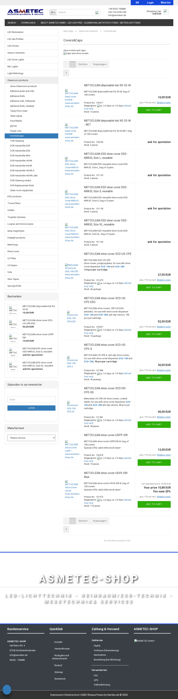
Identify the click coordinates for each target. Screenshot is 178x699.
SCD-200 (119, 266)
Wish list (165, 2)
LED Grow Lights (15, 59)
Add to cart (154, 110)
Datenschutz (72, 694)
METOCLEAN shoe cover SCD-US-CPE (107, 253)
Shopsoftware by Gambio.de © (107, 694)
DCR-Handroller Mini (20, 155)
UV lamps (12, 265)
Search (12, 22)
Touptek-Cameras (16, 217)
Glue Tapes (13, 279)
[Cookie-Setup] (7, 690)
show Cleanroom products (23, 86)
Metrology (12, 244)
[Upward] (168, 694)
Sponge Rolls (14, 286)
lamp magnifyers (15, 231)
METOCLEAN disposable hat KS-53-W (107, 85)
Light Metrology (15, 73)
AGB (83, 694)
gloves (13, 126)
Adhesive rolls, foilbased (22, 101)
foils (9, 272)
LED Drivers (13, 46)
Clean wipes (16, 116)
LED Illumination (15, 32)
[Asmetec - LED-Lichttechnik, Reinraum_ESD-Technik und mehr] (25, 12)
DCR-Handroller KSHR (21, 165)
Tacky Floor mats (18, 111)
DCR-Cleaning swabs (20, 180)
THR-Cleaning (17, 140)
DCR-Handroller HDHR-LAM (23, 175)
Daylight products (16, 237)
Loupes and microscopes (20, 224)
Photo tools (13, 251)
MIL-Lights (12, 66)
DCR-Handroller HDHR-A (22, 170)
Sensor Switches (16, 52)
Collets (10, 210)
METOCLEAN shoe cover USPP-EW (106, 435)
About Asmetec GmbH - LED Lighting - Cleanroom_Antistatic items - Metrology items (90, 22)
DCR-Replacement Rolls (22, 185)
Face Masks (16, 120)
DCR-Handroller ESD (20, 150)
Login (150, 2)
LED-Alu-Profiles (15, 39)
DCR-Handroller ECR (20, 145)
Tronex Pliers (14, 203)
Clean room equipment (21, 190)
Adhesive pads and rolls (22, 91)
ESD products (14, 196)
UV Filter (11, 258)
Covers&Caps (17, 135)
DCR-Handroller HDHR (21, 160)
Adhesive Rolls (17, 96)
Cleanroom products (17, 80)
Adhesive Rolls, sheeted (22, 106)
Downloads (28, 22)
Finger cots (15, 131)
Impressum (57, 694)
